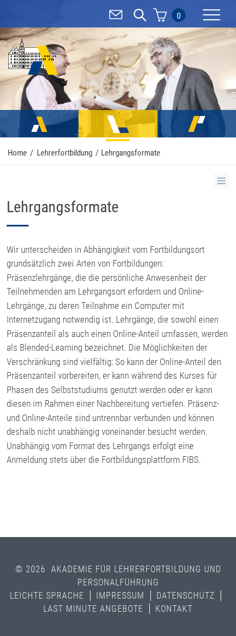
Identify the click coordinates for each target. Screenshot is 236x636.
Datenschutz (185, 595)
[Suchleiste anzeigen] (140, 16)
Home (17, 153)
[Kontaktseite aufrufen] (116, 16)
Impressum (120, 595)
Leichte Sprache (47, 595)
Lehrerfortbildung (64, 153)
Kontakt (174, 609)
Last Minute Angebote (93, 609)
